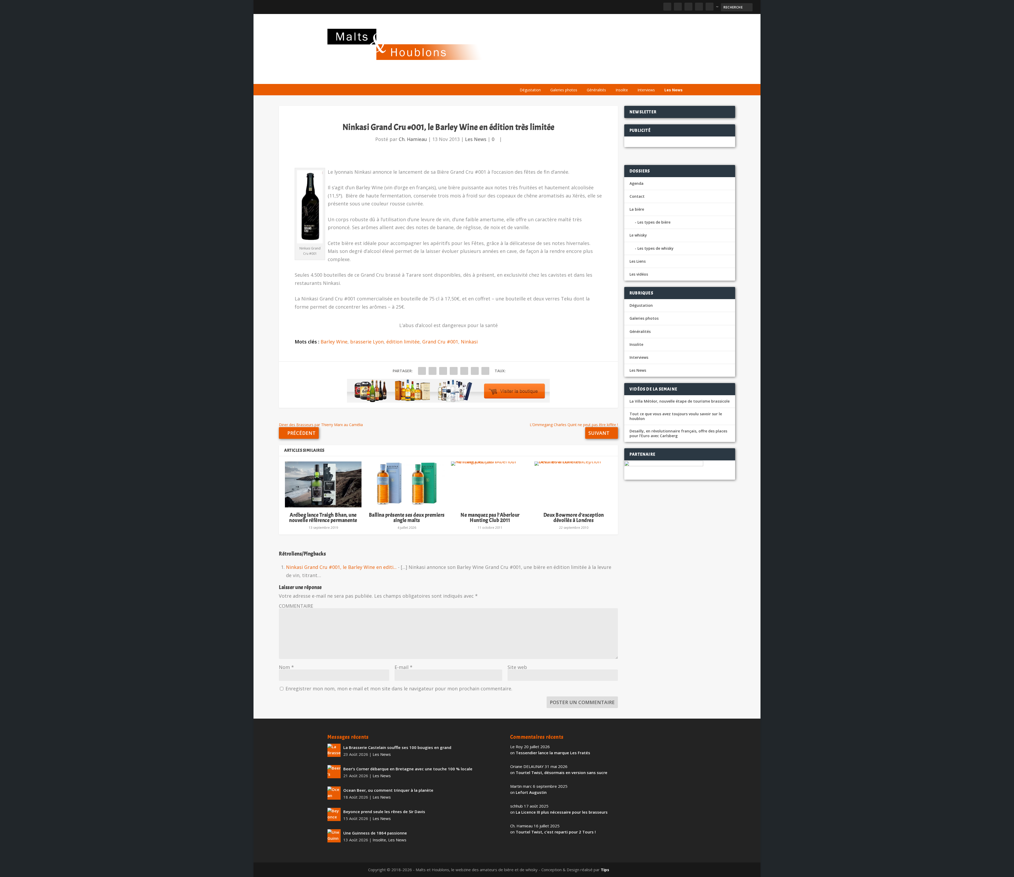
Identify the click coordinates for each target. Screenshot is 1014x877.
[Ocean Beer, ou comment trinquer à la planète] (334, 793)
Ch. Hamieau (413, 139)
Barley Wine (334, 341)
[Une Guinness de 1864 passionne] (334, 835)
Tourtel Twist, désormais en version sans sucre (561, 772)
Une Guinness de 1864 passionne (375, 833)
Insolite (622, 89)
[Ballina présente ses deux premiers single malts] (407, 484)
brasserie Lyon (367, 341)
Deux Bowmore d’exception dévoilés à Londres (573, 518)
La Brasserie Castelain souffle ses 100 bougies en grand (397, 747)
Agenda (610, 77)
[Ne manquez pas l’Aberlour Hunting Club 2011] (490, 484)
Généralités (596, 89)
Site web (517, 667)
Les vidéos (637, 77)
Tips (605, 869)
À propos (526, 77)
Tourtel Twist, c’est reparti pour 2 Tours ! (556, 831)
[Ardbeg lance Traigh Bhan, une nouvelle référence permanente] (323, 484)
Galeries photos (563, 89)
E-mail (403, 667)
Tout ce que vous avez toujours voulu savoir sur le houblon (676, 416)
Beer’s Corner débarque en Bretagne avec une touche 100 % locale (407, 768)
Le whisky (581, 77)
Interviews (646, 89)
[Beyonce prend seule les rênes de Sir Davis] (334, 814)
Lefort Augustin (531, 792)
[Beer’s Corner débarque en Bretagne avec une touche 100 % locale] (334, 771)
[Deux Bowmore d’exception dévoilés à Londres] (573, 484)
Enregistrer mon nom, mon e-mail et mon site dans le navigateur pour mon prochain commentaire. (398, 688)
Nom (286, 667)
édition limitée (403, 341)
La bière (551, 77)
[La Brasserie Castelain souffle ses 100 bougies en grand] (334, 750)
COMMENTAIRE (296, 606)
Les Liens (663, 77)
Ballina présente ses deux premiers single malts (407, 518)
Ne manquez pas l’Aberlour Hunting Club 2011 (490, 518)
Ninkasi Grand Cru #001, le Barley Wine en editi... (341, 567)
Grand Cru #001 (440, 341)
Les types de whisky (655, 248)
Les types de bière (653, 222)
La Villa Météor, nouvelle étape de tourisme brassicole (680, 401)
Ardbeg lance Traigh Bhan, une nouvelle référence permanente (323, 518)
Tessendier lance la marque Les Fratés (553, 752)
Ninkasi (469, 341)
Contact (637, 196)
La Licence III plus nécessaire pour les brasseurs (562, 812)
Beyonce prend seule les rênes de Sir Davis (384, 811)
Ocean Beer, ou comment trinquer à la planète (388, 790)
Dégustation (530, 89)
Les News (673, 89)
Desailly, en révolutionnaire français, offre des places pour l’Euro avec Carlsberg (678, 433)
